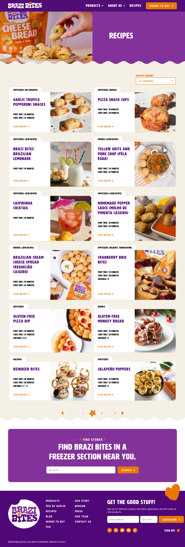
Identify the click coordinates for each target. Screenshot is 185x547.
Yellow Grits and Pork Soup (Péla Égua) (114, 154)
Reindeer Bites (26, 369)
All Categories (146, 81)
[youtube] (122, 531)
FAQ (48, 526)
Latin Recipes (31, 139)
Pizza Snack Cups (113, 100)
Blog (49, 516)
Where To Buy (159, 6)
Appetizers (18, 90)
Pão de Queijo (55, 506)
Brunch (17, 248)
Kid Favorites (31, 90)
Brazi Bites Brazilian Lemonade (23, 154)
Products (93, 6)
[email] (128, 531)
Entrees (113, 90)
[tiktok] (135, 531)
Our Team (81, 516)
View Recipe (19, 126)
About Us (115, 6)
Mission (80, 506)
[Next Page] (122, 413)
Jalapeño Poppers (114, 369)
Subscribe (169, 519)
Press (79, 511)
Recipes (135, 6)
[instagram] (116, 531)
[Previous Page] (62, 413)
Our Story (82, 500)
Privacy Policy (58, 541)
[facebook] (109, 531)
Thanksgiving (125, 248)
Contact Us (83, 521)
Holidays (113, 248)
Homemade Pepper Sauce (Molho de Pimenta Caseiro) (114, 208)
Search (126, 470)
